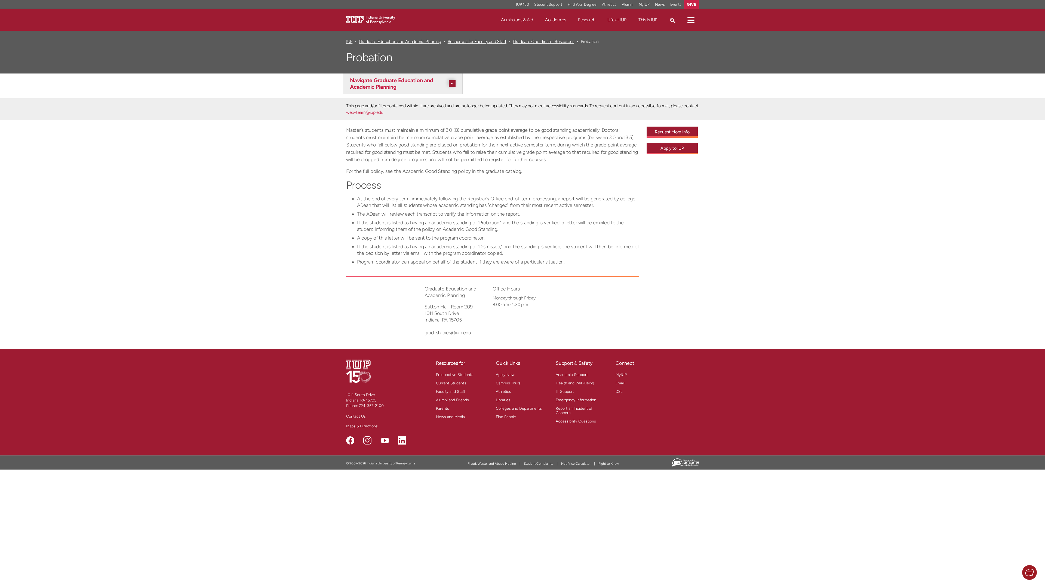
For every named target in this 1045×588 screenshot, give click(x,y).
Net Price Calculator (576, 463)
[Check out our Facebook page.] (350, 440)
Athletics (609, 4)
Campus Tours (508, 383)
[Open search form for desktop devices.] (672, 20)
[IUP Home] (370, 19)
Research (586, 19)
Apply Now (505, 374)
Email (620, 383)
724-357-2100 (371, 405)
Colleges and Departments (519, 408)
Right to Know (608, 463)
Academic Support (572, 374)
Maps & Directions (362, 426)
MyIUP (644, 4)
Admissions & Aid (517, 19)
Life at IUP (616, 19)
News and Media (450, 417)
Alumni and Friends (452, 400)
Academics (555, 19)
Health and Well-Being (575, 383)
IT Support (565, 391)
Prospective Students (454, 374)
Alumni (627, 4)
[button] (690, 20)
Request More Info (672, 131)
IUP (349, 41)
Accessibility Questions (576, 421)
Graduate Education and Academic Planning (400, 41)
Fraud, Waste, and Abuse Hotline (492, 463)
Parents (442, 408)
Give (691, 4)
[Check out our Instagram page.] (367, 440)
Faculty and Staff (450, 391)
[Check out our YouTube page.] (385, 440)
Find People (506, 417)
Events (676, 4)
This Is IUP (647, 19)
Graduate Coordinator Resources (543, 41)
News (660, 4)
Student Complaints (538, 463)
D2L (619, 391)
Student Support (548, 4)
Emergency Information (576, 400)
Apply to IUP (672, 148)
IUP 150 (522, 4)
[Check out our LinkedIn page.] (402, 440)
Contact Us (356, 416)
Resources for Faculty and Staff (477, 41)
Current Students (451, 383)
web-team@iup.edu (364, 112)
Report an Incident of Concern (574, 410)
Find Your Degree (582, 4)
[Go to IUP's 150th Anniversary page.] (358, 371)
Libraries (503, 400)
